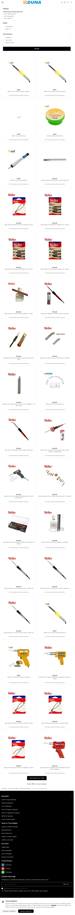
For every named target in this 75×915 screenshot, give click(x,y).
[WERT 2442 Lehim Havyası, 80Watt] (55, 612)
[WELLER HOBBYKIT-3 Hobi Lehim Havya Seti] (55, 293)
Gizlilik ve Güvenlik (7, 840)
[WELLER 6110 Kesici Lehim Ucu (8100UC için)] (19, 703)
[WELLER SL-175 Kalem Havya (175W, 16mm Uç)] (19, 430)
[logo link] (32, 2)
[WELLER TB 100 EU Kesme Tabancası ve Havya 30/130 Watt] (19, 476)
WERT (19, 89)
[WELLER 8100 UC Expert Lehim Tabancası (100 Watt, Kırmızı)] (55, 747)
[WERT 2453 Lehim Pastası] (55, 115)
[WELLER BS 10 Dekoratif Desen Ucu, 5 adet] (55, 204)
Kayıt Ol (66, 884)
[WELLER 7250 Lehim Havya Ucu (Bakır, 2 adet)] (19, 747)
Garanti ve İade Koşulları (9, 836)
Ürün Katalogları (6, 806)
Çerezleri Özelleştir (9, 911)
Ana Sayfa (4, 788)
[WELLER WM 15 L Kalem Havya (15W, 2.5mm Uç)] (55, 568)
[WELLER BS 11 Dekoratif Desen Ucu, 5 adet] (19, 249)
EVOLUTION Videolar (8, 819)
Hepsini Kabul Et (25, 911)
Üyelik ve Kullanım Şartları (9, 827)
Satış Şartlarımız (6, 830)
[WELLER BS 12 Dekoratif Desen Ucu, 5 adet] (55, 249)
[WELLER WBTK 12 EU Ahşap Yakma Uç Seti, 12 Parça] (55, 476)
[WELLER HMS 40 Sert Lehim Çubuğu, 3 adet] (19, 293)
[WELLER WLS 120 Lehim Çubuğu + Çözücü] (55, 522)
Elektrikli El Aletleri (25, 788)
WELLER (54, 178)
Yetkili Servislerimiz (7, 803)
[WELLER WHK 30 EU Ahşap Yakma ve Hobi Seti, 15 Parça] (19, 522)
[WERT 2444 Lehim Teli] (19, 115)
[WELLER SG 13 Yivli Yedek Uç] (55, 383)
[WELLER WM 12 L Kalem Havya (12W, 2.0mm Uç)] (19, 568)
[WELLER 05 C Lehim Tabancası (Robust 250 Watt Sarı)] (55, 657)
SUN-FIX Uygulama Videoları (10, 813)
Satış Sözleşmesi (6, 833)
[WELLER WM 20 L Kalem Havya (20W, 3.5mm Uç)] (19, 612)
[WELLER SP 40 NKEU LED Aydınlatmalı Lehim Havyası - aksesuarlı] (55, 430)
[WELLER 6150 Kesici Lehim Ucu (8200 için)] (55, 703)
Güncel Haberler (6, 854)
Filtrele (36, 49)
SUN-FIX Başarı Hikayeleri (9, 809)
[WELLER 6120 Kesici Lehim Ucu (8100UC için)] (19, 204)
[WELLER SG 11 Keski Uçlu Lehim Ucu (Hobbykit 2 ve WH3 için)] (19, 383)
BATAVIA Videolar (7, 816)
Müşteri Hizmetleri (7, 857)
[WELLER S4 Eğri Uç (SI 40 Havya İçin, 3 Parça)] (55, 337)
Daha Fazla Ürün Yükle (36, 778)
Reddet (53, 905)
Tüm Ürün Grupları (14, 788)
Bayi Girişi (23, 95)
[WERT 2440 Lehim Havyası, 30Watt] (19, 71)
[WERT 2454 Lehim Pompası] (19, 160)
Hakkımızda (5, 847)
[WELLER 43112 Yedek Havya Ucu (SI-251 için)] (55, 160)
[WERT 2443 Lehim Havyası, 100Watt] (19, 657)
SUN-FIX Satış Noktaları (8, 800)
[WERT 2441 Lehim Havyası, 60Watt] (55, 71)
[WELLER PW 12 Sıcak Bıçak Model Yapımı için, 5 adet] (19, 337)
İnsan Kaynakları (6, 850)
